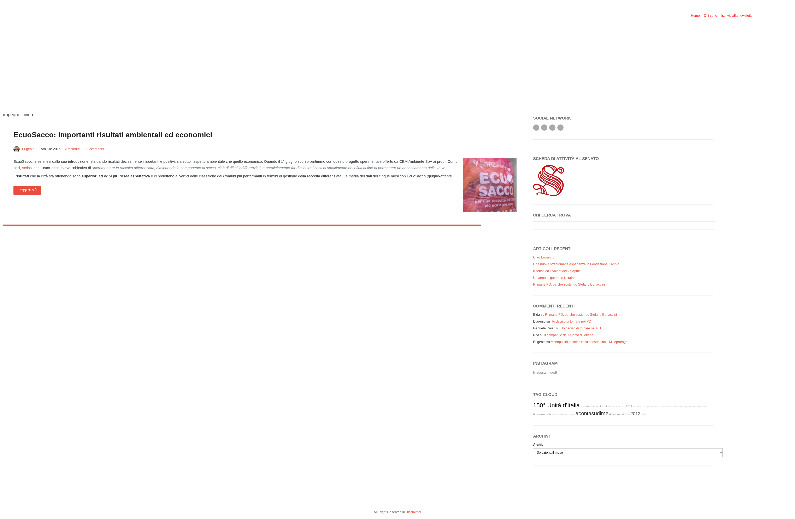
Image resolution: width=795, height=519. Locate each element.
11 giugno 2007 (650, 406)
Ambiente (72, 149)
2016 (627, 414)
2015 (583, 406)
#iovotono (678, 406)
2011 (629, 406)
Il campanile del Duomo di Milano (568, 335)
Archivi (538, 444)
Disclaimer (413, 512)
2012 (635, 413)
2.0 (623, 406)
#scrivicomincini (596, 406)
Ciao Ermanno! (544, 257)
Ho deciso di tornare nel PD (571, 321)
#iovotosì (637, 406)
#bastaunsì (616, 414)
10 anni (571, 414)
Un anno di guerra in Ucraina (554, 278)
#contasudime (592, 413)
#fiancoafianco (559, 414)
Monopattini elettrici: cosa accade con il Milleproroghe (590, 342)
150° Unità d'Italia (556, 405)
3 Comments (94, 149)
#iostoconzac (614, 406)
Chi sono (710, 15)
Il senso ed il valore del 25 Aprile (557, 271)
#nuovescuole (542, 414)
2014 (704, 406)
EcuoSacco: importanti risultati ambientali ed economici (112, 134)
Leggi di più (27, 190)
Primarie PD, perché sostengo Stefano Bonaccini (569, 284)
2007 (643, 414)
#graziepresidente (692, 406)
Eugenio (28, 149)
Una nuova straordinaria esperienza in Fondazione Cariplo (576, 264)
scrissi (27, 168)
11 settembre (665, 406)
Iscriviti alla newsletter (737, 15)
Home (695, 15)
